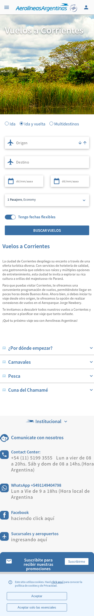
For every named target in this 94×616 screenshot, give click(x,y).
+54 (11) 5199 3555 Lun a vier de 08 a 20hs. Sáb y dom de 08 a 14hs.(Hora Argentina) (52, 464)
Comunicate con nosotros (37, 437)
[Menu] (7, 7)
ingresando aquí (29, 539)
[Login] (86, 7)
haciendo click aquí (32, 518)
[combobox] (47, 143)
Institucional (48, 421)
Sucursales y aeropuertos (35, 533)
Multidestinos (66, 123)
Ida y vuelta (34, 123)
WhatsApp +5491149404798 (36, 485)
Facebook (20, 512)
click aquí (57, 582)
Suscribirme (76, 561)
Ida (12, 123)
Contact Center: (25, 452)
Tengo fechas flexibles (37, 217)
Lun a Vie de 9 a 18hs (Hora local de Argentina (50, 494)
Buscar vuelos (47, 230)
